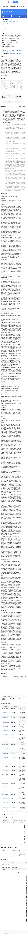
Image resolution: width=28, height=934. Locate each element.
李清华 (17, 21)
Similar (21, 16)
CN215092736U (5, 790)
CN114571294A (5, 748)
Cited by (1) (6, 50)
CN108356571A (5, 753)
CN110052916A (5, 757)
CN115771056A (5, 802)
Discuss (20, 53)
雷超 (11, 21)
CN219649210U (5, 744)
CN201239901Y (5, 778)
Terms (23, 932)
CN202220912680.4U (6, 822)
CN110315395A (5, 763)
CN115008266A (5, 734)
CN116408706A (5, 679)
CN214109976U (5, 794)
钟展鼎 (14, 21)
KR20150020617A (5, 722)
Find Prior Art (15, 16)
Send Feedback (9, 932)
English (10, 19)
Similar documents (18, 50)
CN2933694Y (4, 770)
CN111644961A (5, 774)
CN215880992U (5, 783)
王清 (9, 21)
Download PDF (7, 16)
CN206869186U (5, 730)
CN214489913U (5, 742)
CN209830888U (5, 807)
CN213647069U (5, 798)
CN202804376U (5, 766)
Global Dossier (15, 53)
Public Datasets (17, 932)
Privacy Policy (4, 933)
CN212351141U (5, 726)
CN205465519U (5, 712)
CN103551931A (5, 737)
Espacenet (10, 53)
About (2, 932)
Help (9, 933)
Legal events (11, 50)
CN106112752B (5, 717)
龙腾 (7, 21)
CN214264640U (5, 787)
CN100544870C (5, 708)
